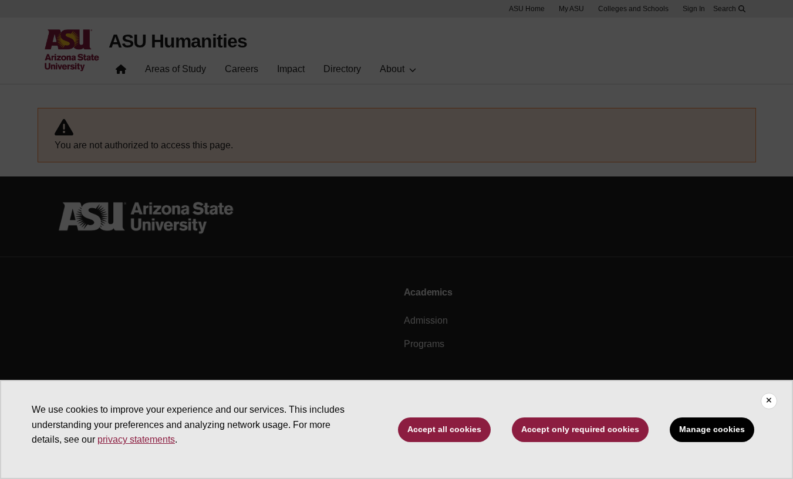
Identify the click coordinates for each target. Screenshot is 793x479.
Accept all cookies (444, 429)
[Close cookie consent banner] (769, 401)
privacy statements (136, 439)
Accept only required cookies (580, 429)
